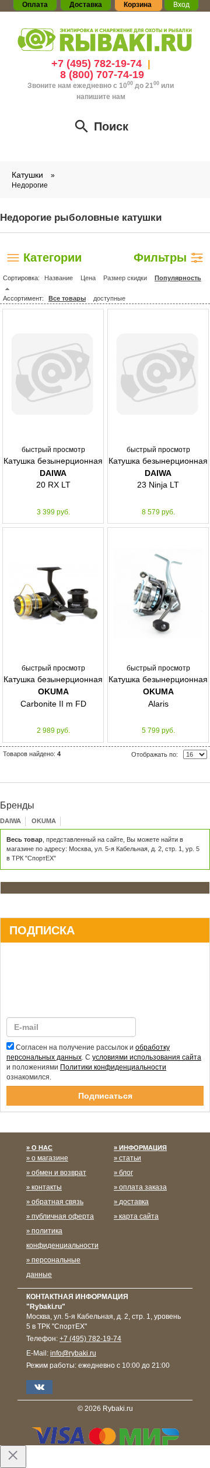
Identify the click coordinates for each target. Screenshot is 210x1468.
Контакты (47, 1187)
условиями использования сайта (146, 1057)
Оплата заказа (143, 1187)
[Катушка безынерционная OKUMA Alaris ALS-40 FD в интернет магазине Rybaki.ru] (158, 593)
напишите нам (100, 97)
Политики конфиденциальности (113, 1067)
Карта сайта (139, 1216)
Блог (126, 1173)
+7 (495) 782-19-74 (96, 63)
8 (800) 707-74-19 (102, 74)
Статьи (130, 1158)
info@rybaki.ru (73, 1353)
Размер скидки (125, 277)
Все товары (67, 298)
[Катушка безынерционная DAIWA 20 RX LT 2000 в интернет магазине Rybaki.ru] (53, 374)
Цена (88, 277)
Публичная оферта (63, 1216)
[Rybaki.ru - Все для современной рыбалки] (105, 39)
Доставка (134, 1202)
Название (58, 277)
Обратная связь (57, 1202)
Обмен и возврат (59, 1173)
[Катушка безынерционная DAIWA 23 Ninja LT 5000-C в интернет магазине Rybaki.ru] (158, 374)
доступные (109, 298)
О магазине (50, 1158)
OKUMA (44, 820)
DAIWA (10, 820)
